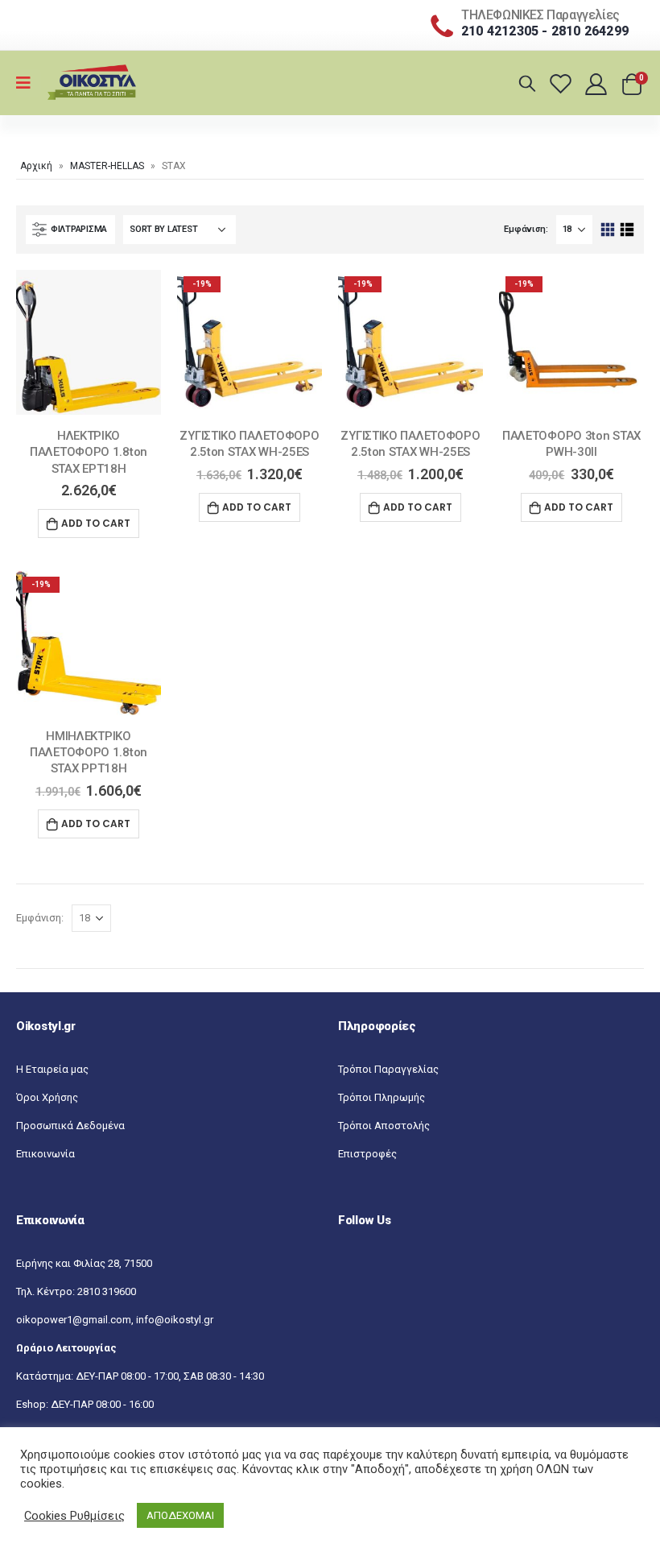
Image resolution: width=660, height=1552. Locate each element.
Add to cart (95, 523)
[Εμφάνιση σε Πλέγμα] (608, 230)
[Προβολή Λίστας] (626, 230)
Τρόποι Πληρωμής (381, 1097)
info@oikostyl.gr (174, 1320)
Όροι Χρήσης (47, 1097)
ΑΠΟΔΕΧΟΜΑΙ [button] (180, 1515)
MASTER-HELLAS (107, 166)
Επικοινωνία (45, 1154)
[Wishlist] (563, 83)
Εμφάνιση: (526, 229)
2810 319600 (106, 1291)
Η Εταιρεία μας (52, 1069)
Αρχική (36, 166)
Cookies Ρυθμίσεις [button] (74, 1516)
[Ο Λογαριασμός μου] (598, 83)
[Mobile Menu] (28, 83)
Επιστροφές (367, 1154)
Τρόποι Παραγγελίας (388, 1069)
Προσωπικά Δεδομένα (70, 1126)
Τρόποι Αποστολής (384, 1126)
